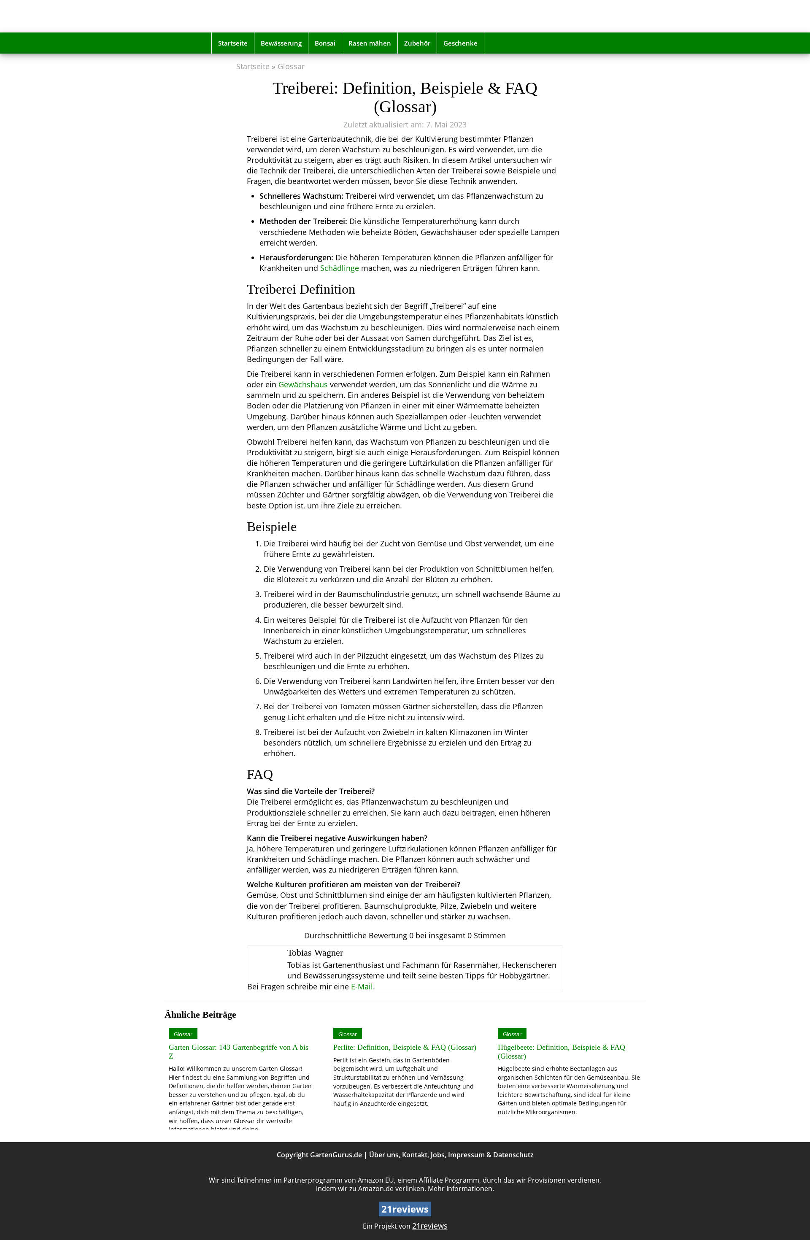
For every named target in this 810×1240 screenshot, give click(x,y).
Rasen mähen (369, 43)
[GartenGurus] (271, 16)
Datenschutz (513, 1154)
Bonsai (325, 43)
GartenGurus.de (336, 1154)
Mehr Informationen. (461, 1188)
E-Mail (362, 986)
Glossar (291, 66)
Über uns (384, 1154)
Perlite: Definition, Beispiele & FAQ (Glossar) (404, 1047)
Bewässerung (281, 43)
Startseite (233, 43)
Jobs (438, 1154)
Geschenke (460, 43)
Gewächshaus (303, 384)
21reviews (430, 1226)
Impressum (466, 1154)
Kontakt (414, 1154)
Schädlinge (339, 268)
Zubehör (417, 43)
